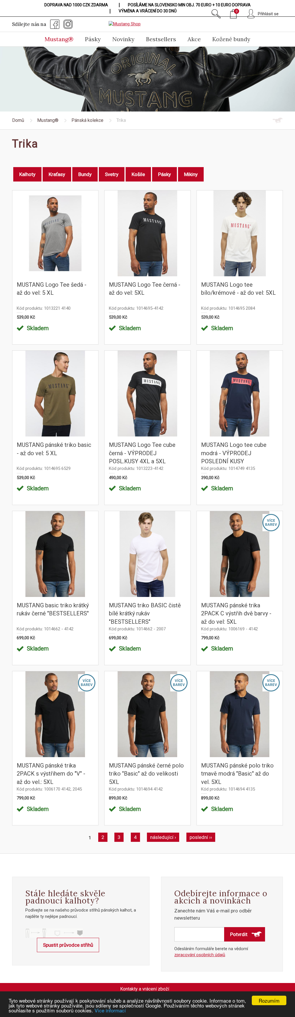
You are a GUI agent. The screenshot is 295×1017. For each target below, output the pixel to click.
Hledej (216, 14)
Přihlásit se (268, 13)
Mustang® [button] (59, 39)
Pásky (93, 39)
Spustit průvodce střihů (68, 945)
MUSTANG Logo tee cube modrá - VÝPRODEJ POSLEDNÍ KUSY (233, 453)
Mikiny (191, 174)
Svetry (111, 174)
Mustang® (47, 120)
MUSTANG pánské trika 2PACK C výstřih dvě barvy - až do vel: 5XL (236, 613)
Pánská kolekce (87, 120)
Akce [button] (194, 39)
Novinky (123, 39)
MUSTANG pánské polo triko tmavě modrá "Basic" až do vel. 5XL (237, 773)
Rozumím (269, 1000)
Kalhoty (27, 174)
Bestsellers (161, 39)
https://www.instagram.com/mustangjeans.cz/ (68, 24)
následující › (163, 837)
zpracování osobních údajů (199, 954)
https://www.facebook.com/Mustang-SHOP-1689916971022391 (54, 24)
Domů (18, 120)
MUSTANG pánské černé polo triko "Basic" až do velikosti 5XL (146, 773)
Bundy (85, 174)
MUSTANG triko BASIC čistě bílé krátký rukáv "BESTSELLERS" (145, 613)
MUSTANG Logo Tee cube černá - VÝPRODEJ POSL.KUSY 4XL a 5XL (142, 453)
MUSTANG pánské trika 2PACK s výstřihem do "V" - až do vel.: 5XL (51, 773)
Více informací (110, 1010)
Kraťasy (57, 174)
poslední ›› (201, 837)
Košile (138, 174)
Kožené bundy (231, 39)
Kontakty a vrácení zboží (144, 989)
